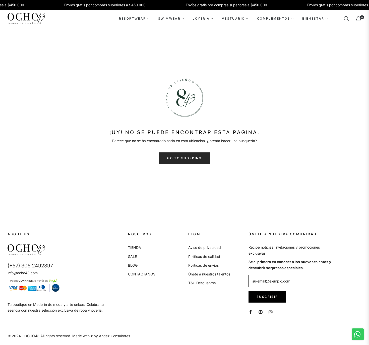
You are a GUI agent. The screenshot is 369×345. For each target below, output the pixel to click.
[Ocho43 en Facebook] (251, 312)
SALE (132, 256)
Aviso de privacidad (204, 247)
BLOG (133, 265)
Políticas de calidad (204, 256)
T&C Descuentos (202, 283)
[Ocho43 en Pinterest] (261, 312)
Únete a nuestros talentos (209, 274)
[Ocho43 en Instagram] (271, 312)
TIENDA (134, 247)
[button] (346, 18)
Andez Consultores (114, 336)
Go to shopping (184, 158)
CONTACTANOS (141, 274)
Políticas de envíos (203, 265)
